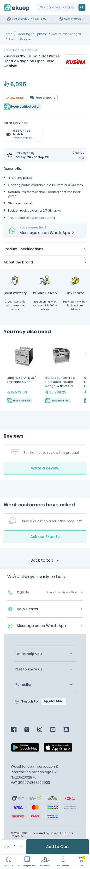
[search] (81, 7)
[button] (75, 154)
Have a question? (32, 227)
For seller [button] (24, 685)
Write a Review (45, 468)
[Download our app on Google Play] (25, 749)
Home (8, 34)
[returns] (75, 280)
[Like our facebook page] (17, 729)
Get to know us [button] (29, 669)
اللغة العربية (54, 701)
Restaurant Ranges (66, 34)
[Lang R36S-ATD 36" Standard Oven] (23, 372)
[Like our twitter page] (30, 729)
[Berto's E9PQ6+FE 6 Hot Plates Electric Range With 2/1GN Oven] (61, 372)
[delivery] (45, 280)
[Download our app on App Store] (57, 749)
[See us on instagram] (43, 729)
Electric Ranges (20, 39)
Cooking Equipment (32, 34)
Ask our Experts (45, 536)
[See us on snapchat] (69, 729)
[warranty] (15, 280)
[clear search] (76, 7)
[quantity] (13, 846)
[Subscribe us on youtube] (56, 729)
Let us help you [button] (29, 654)
